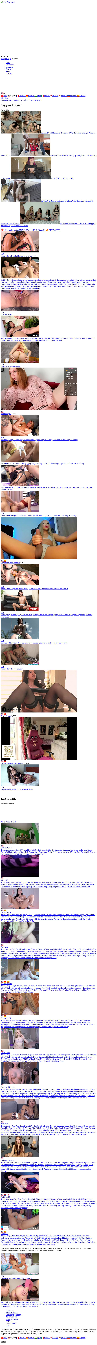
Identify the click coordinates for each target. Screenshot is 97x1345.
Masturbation (60, 852)
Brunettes (59, 850)
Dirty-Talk (24, 852)
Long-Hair (33, 953)
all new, (4, 589)
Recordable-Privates (88, 852)
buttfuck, (33, 487)
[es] (5, 561)
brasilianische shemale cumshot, (35, 340)
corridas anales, (19, 464)
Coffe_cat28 (5, 1197)
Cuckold (79, 1199)
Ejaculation (43, 852)
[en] (2, 412)
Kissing (26, 953)
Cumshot (4, 1022)
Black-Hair (43, 915)
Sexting (27, 854)
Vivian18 (4, 880)
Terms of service (12, 1319)
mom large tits (33, 1306)
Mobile (75, 884)
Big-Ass (27, 915)
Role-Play (20, 854)
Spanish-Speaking (26, 1027)
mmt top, (39, 464)
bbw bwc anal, (46, 643)
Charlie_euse (6, 913)
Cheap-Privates (50, 1055)
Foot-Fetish (63, 951)
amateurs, (52, 487)
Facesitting (40, 951)
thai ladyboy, (63, 284)
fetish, (78, 487)
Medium (65, 953)
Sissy (30, 887)
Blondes (41, 949)
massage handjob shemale (10, 366)
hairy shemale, (6, 789)
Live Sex (9, 73)
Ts (31, 921)
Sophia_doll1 (6, 1018)
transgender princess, (13, 487)
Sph (31, 854)
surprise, (46, 515)
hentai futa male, (35, 589)
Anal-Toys (21, 850)
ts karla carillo (27, 789)
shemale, (72, 487)
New (88, 884)
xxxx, (50, 340)
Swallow (36, 854)
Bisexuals (44, 850)
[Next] (2, 228)
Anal (15, 850)
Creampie (5, 1091)
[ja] (8, 1195)
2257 (7, 1325)
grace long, (40, 440)
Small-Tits (81, 919)
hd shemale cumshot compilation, (37, 286)
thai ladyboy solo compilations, (13, 280)
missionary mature (8, 1304)
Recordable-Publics (8, 854)
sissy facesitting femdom (44, 1304)
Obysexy (4, 563)
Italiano (46, 96)
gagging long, (30, 464)
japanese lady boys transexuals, (37, 1302)
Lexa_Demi (5, 1053)
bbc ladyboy (18, 669)
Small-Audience (39, 887)
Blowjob (51, 850)
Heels (93, 951)
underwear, (5, 490)
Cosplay (69, 949)
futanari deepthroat (61, 589)
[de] (5, 761)
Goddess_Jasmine (7, 1160)
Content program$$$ (13, 1315)
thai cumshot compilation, (66, 280)
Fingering (15, 884)
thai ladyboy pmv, (52, 615)
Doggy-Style (34, 852)
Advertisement (11, 1317)
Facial (50, 852)
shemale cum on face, (39, 338)
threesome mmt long (76, 464)
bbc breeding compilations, (58, 464)
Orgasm (16, 956)
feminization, (24, 589)
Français (22, 96)
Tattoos (40, 1244)
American (9, 850)
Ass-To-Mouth (34, 1089)
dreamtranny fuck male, (71, 338)
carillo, (19, 789)
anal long (74, 440)
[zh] (5, 714)
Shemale (8, 1027)
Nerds (83, 884)
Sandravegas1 (6, 414)
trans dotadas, (19, 338)
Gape (26, 1203)
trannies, (89, 487)
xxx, (41, 515)
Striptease (56, 887)
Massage (47, 884)
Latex (9, 1025)
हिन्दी (39, 96)
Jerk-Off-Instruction (36, 884)
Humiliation (46, 917)
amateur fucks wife (22, 1304)
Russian (69, 956)
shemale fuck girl (29, 256)
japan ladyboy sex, (8, 1302)
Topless (71, 887)
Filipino (23, 1094)
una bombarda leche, (15, 340)
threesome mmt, (7, 464)
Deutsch (31, 96)
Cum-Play (86, 1020)
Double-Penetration (72, 1091)
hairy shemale (27, 1278)
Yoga (50, 958)
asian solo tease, (65, 615)
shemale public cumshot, (10, 643)
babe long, (49, 440)
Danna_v (4, 1234)
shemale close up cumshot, (30, 643)
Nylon (42, 1059)
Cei (72, 850)
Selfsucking (20, 1169)
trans (11, 490)
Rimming (84, 1096)
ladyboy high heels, (78, 615)
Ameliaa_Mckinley (8, 1087)
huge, (14, 789)
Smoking (15, 1027)
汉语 (5, 96)
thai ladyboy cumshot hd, (34, 280)
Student (19, 921)
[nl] (5, 1195)
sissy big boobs (9, 1306)
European (42, 1057)
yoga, (52, 515)
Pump (47, 1096)
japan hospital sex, (56, 1302)
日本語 (55, 96)
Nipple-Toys (76, 852)
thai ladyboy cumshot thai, (86, 280)
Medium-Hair (66, 884)
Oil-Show (9, 956)
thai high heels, (39, 615)
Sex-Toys (63, 919)
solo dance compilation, (20, 288)
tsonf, (8, 515)
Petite (92, 884)
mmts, (45, 464)
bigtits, (66, 487)
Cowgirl (76, 949)
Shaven (70, 919)
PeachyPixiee (6, 716)
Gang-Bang (50, 1094)
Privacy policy (11, 1323)
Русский (73, 96)
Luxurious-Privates (8, 919)
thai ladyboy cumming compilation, (44, 284)
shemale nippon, (69, 1302)
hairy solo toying (21, 1306)
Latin (81, 917)
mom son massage (33, 100)
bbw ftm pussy (6, 314)
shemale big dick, (55, 338)
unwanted (8, 100)
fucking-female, (33, 515)
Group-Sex (59, 1094)
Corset (69, 986)
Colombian (60, 915)
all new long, (19, 440)
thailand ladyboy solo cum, (21, 284)
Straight (4, 59)
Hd (54, 852)
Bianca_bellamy (7, 763)
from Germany (19, 763)
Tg (66, 887)
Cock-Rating (71, 882)
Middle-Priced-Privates (87, 953)
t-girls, (83, 487)
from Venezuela (14, 563)
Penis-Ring (20, 919)
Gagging (78, 951)
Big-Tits (39, 1126)
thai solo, (29, 615)
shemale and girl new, (15, 256)
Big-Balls (15, 986)
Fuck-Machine (33, 917)
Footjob (71, 951)
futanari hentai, (48, 589)
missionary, (25, 487)
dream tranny (57, 340)
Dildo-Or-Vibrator (13, 852)
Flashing (22, 884)
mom (3, 100)
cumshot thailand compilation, (28, 282)
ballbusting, (17, 1278)
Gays (9, 59)
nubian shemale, (7, 669)
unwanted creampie (19, 100)
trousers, (57, 515)
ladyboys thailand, (65, 282)
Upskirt (82, 887)
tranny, (4, 256)
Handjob (85, 951)
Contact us (10, 1310)
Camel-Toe (62, 986)
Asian (26, 1089)
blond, (3, 515)
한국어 (64, 96)
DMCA (8, 1321)
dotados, (28, 338)
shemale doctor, (30, 440)
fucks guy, (84, 338)
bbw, (54, 643)
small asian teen (59, 1304)
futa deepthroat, (13, 589)
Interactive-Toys (57, 917)
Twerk (34, 958)
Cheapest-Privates (81, 850)
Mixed (68, 852)
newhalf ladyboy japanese (85, 1302)
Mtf (79, 884)
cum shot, (60, 487)
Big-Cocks (36, 850)
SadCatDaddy (6, 848)
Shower (18, 1098)
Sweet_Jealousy (7, 984)
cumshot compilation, (9, 282)
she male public (61, 643)
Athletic (28, 850)
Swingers (64, 1098)
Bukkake (58, 1089)
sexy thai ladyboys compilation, (62, 286)
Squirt (50, 1098)
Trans (3, 850)
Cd (50, 882)
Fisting (36, 1094)
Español (82, 96)
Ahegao (8, 915)
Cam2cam (67, 850)
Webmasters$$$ (12, 1313)
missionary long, (7, 440)
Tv (33, 921)
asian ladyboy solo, (18, 615)
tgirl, (3, 487)
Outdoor (83, 1240)
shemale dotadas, (7, 338)
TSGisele (4, 1124)
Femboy (31, 988)
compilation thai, (50, 280)
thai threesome (34, 288)
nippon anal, (20, 1302)
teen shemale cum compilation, (80, 284)
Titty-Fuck (72, 1098)
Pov (38, 990)
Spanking (49, 887)
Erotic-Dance (6, 884)
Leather (70, 1094)
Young (42, 854)
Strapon (74, 1169)
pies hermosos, (6, 1278)
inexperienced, (42, 487)
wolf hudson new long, (62, 440)
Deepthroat (83, 949)
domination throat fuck (73, 1304)
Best (26, 1020)
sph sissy (32, 1304)
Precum (4, 887)
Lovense (87, 917)
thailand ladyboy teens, (49, 282)
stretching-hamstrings (69, 515)
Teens (62, 887)
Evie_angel (5, 947)
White (87, 887)
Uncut (76, 887)
